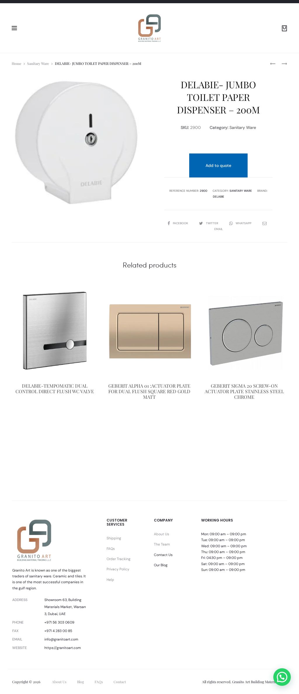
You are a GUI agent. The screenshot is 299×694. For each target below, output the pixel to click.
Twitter (212, 223)
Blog (80, 681)
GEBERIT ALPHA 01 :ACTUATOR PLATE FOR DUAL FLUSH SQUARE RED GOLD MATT (149, 391)
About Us (161, 534)
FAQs (111, 548)
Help (110, 579)
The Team (162, 544)
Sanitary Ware (38, 63)
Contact (120, 681)
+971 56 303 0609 (59, 622)
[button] (282, 677)
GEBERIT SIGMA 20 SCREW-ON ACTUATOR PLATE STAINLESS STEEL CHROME (244, 391)
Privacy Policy (118, 569)
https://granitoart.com (62, 647)
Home (16, 63)
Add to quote (218, 165)
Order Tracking (119, 559)
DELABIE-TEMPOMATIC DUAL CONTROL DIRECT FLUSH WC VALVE (54, 388)
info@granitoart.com (61, 639)
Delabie (218, 196)
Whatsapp (244, 223)
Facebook (181, 223)
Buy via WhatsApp (54, 422)
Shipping (114, 538)
